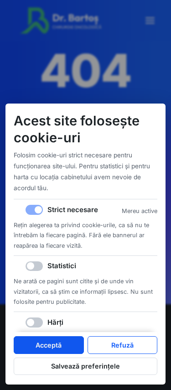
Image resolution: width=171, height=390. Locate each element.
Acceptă (49, 345)
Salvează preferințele (85, 366)
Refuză (122, 345)
